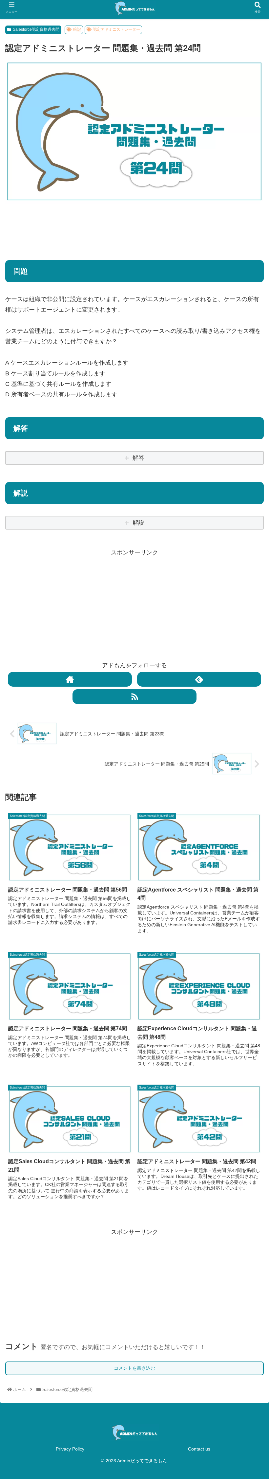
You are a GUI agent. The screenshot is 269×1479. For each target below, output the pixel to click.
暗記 (77, 29)
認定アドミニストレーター (116, 29)
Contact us (199, 1449)
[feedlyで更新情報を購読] (199, 679)
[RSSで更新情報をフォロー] (134, 696)
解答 (138, 458)
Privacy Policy (70, 1449)
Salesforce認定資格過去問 (36, 29)
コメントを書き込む (134, 1368)
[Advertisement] (134, 228)
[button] (249, 902)
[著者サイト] (70, 679)
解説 (138, 522)
